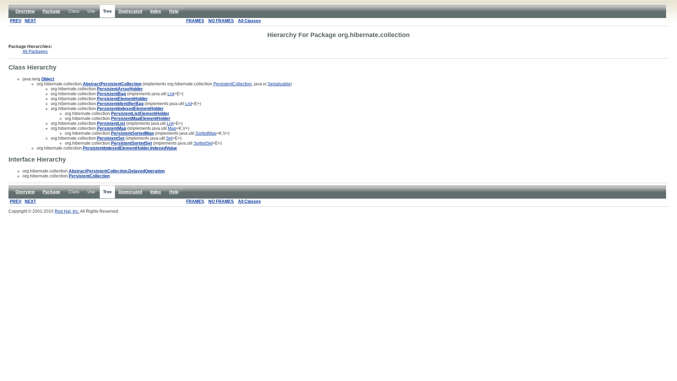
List (170, 93)
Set (169, 138)
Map (172, 128)
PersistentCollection (232, 83)
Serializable (279, 83)
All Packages (35, 51)
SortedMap (205, 133)
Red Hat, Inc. (67, 211)
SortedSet (203, 143)
